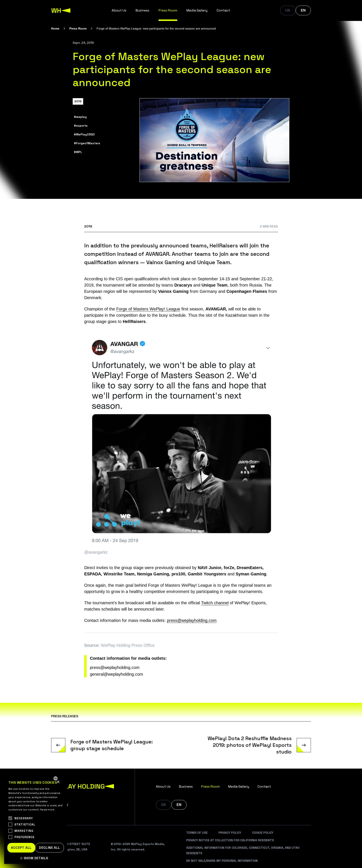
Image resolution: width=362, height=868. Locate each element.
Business (142, 10)
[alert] (35, 818)
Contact (223, 10)
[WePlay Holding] (61, 10)
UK (287, 10)
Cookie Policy (262, 833)
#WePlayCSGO (84, 134)
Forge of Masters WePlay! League (148, 309)
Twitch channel (215, 603)
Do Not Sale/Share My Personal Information (222, 861)
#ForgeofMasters (87, 143)
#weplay (80, 117)
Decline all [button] (49, 847)
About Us (119, 10)
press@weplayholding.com (192, 620)
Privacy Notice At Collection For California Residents (230, 840)
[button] (35, 858)
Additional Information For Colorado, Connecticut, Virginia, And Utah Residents (242, 850)
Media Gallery (196, 10)
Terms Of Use (197, 833)
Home (55, 28)
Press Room (168, 10)
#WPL (78, 152)
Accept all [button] (21, 847)
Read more (47, 809)
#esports (81, 125)
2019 (77, 101)
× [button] (57, 782)
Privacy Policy (229, 833)
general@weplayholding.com (116, 674)
